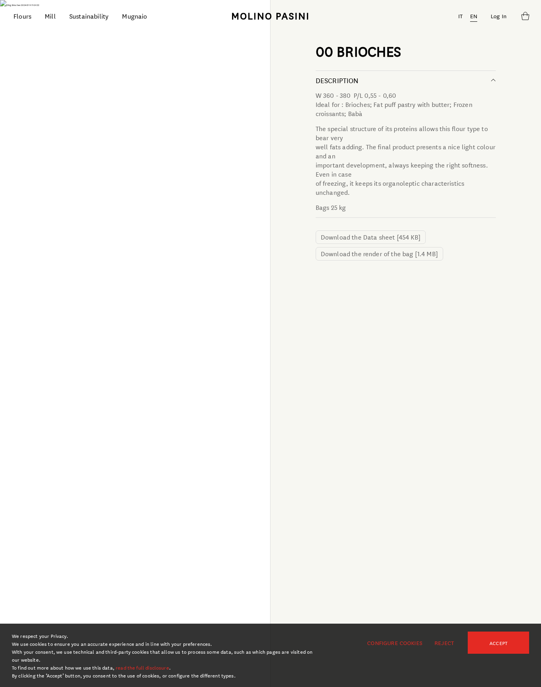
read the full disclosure (142, 667)
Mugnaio (134, 16)
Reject (444, 642)
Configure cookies (394, 642)
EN (473, 15)
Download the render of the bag (379, 253)
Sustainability (89, 16)
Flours (22, 16)
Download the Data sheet (371, 237)
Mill (50, 16)
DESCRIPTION (337, 80)
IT (460, 15)
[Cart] (525, 16)
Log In (499, 15)
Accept (498, 643)
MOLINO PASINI (270, 15)
